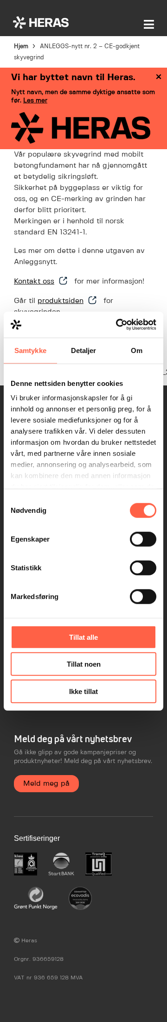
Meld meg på (46, 783)
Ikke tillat (83, 691)
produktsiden (61, 300)
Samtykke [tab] (30, 350)
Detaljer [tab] (83, 350)
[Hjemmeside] (41, 22)
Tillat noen (84, 664)
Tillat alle (83, 637)
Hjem (21, 47)
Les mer (35, 100)
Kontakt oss (34, 281)
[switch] (143, 538)
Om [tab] (136, 350)
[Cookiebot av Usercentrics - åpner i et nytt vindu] (117, 325)
